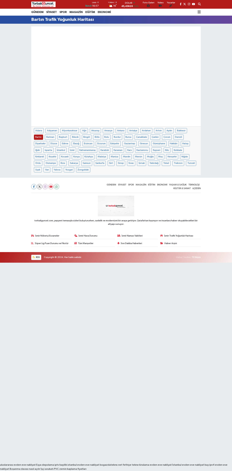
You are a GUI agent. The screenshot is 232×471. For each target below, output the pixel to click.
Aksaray (95, 130)
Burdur (117, 137)
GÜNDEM (37, 12)
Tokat (166, 163)
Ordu (38, 163)
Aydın (169, 130)
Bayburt (63, 137)
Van (47, 170)
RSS (38, 257)
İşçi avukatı (47, 469)
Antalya (133, 130)
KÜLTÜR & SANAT (182, 188)
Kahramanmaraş (87, 150)
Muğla (150, 156)
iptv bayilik (60, 465)
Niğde (184, 156)
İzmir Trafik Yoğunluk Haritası (178, 236)
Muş (160, 156)
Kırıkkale (178, 150)
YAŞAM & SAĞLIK (178, 185)
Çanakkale (141, 137)
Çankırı (155, 137)
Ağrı (84, 130)
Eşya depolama (45, 465)
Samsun (87, 163)
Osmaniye (51, 163)
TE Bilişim (196, 257)
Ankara (120, 130)
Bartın (38, 137)
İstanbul (61, 150)
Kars (129, 150)
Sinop (121, 163)
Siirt (111, 163)
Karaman (118, 150)
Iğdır (37, 150)
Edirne (65, 143)
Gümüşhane (159, 143)
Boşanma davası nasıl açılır (25, 469)
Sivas (131, 163)
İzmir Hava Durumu (88, 236)
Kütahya (88, 156)
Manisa (114, 156)
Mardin (126, 156)
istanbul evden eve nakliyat (83, 465)
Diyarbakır (40, 143)
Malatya (102, 156)
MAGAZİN (76, 12)
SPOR (63, 12)
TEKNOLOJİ (193, 185)
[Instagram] (45, 186)
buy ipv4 (210, 465)
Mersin (138, 156)
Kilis (167, 150)
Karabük (105, 150)
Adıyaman (52, 130)
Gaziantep (129, 143)
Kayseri (156, 150)
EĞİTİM (90, 12)
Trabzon (178, 163)
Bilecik (75, 137)
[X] (39, 186)
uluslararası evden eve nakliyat (18, 465)
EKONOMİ (104, 12)
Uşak (37, 170)
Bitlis (97, 137)
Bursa (128, 137)
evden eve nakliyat (161, 465)
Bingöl (86, 137)
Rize (63, 163)
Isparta (48, 150)
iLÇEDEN (197, 188)
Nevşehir (172, 156)
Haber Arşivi (170, 243)
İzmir (72, 150)
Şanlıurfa (99, 163)
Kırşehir (52, 156)
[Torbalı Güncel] (43, 4)
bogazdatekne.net (111, 465)
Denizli (178, 137)
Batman (50, 137)
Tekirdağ (153, 163)
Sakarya (74, 163)
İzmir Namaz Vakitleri (132, 236)
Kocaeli (64, 156)
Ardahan (146, 130)
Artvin (159, 130)
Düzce (54, 143)
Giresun (144, 143)
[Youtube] (51, 186)
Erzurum (101, 143)
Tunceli (191, 163)
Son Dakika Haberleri (131, 243)
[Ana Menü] (199, 12)
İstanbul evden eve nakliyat (188, 465)
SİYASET (51, 12)
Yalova (57, 170)
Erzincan (88, 143)
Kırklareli (39, 156)
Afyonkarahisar (69, 130)
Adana (38, 130)
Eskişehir (114, 143)
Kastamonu (142, 150)
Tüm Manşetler (85, 243)
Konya (76, 156)
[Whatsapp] (56, 186)
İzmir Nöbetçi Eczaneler (47, 236)
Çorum (167, 137)
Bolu (106, 137)
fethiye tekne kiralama (136, 465)
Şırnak (142, 163)
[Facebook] (33, 186)
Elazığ (76, 143)
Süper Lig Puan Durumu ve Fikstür (51, 243)
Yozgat (69, 170)
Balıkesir (181, 130)
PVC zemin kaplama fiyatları (70, 469)
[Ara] (199, 4)
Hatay (185, 143)
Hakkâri (173, 143)
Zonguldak (83, 170)
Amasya (108, 130)
